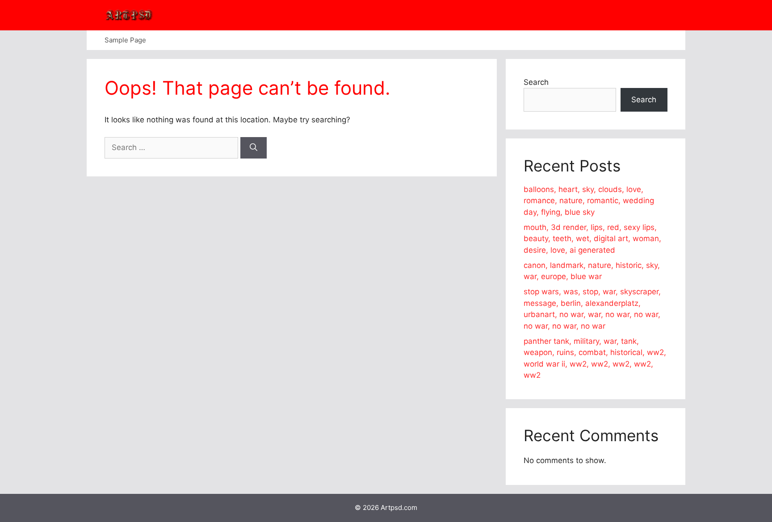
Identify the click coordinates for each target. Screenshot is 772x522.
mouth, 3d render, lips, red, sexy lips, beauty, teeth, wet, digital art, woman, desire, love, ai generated (592, 239)
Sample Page (125, 40)
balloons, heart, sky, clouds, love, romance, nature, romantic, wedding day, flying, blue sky (589, 201)
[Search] (253, 148)
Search (536, 82)
